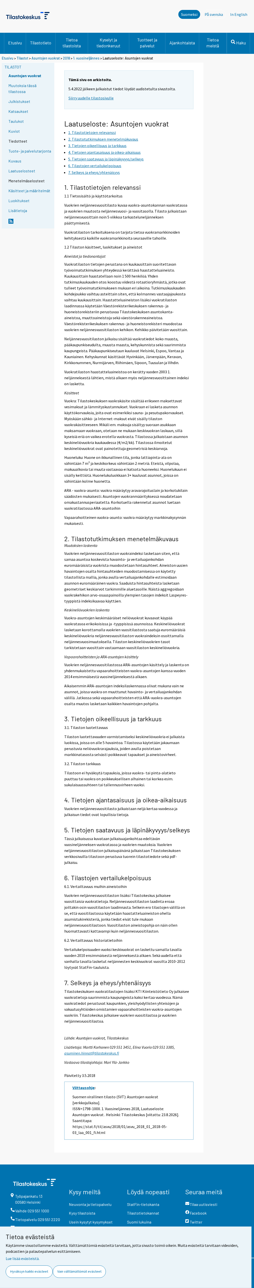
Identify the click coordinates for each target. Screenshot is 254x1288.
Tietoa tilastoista (72, 42)
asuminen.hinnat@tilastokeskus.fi (91, 1053)
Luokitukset (19, 200)
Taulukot (16, 121)
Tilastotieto (40, 42)
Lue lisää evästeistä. (22, 1258)
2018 (66, 58)
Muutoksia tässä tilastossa (22, 88)
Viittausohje (83, 1087)
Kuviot (14, 131)
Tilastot (22, 58)
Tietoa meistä (212, 42)
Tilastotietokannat (143, 1213)
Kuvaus (14, 160)
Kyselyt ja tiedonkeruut (108, 42)
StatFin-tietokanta (143, 1204)
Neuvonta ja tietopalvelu (90, 1204)
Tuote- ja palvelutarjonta (29, 151)
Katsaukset (18, 111)
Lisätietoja (17, 210)
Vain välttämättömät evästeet (79, 1271)
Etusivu (15, 42)
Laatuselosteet (21, 170)
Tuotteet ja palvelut (147, 42)
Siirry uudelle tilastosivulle (91, 97)
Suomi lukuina (139, 1222)
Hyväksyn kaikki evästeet (29, 1271)
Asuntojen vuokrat (46, 58)
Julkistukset (19, 101)
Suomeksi (189, 14)
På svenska (215, 14)
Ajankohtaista (182, 42)
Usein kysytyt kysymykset (91, 1222)
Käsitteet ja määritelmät (29, 190)
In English (238, 14)
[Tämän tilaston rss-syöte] (30, 223)
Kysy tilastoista (82, 1213)
